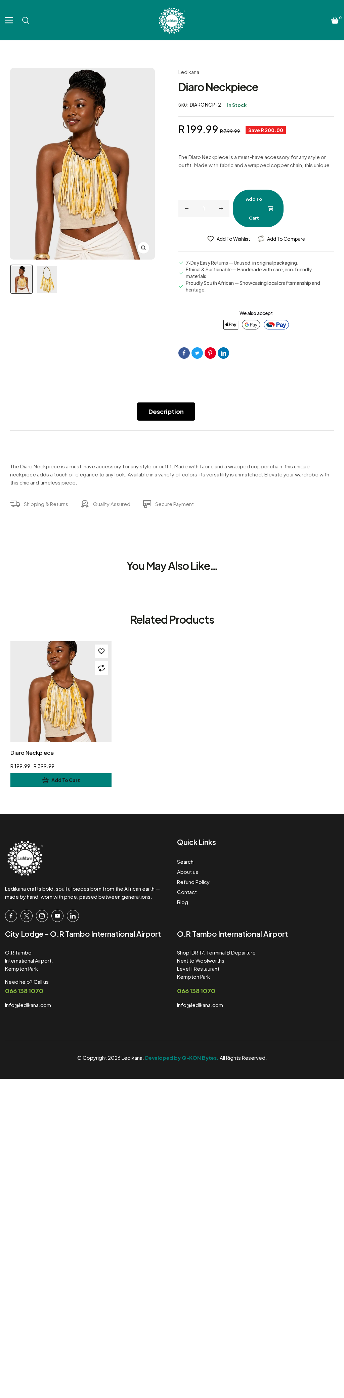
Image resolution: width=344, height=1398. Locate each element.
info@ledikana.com (28, 1005)
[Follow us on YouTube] (57, 916)
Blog (182, 902)
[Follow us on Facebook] (11, 916)
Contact (187, 892)
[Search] (26, 20)
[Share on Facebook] (184, 353)
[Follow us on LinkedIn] (73, 916)
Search (185, 861)
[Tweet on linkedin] (223, 353)
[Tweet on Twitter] (197, 353)
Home (20, 51)
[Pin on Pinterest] (210, 353)
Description (166, 411)
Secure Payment (174, 504)
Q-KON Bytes (199, 1057)
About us (187, 871)
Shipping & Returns (46, 504)
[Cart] (335, 20)
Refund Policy (193, 882)
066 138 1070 (24, 991)
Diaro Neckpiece (32, 752)
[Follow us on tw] (26, 916)
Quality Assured (111, 504)
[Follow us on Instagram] (42, 916)
